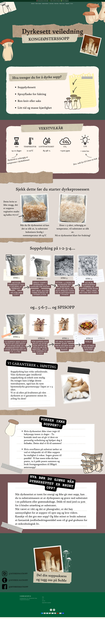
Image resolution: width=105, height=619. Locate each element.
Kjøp (43, 597)
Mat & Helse (56, 3)
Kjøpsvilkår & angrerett (46, 602)
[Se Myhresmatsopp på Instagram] (54, 610)
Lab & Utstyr (51, 3)
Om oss (71, 3)
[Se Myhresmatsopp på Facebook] (51, 610)
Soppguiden (67, 3)
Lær (43, 598)
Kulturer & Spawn (38, 3)
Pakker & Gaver (62, 3)
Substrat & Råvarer (45, 3)
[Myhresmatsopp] (4, 4)
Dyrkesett (33, 3)
